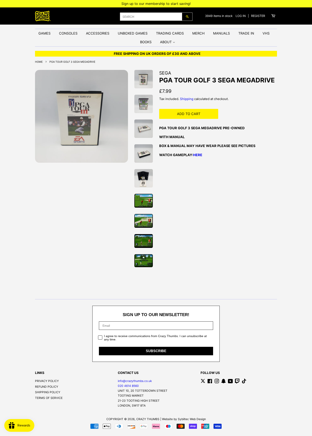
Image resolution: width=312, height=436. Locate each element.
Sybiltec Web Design (192, 419)
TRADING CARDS (170, 33)
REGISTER (258, 16)
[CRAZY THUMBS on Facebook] (209, 382)
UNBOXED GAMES (133, 33)
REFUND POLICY (46, 386)
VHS (266, 33)
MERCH (198, 33)
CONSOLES (68, 33)
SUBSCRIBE (156, 351)
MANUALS (221, 33)
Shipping (186, 99)
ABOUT (166, 42)
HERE (197, 155)
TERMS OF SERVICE (49, 398)
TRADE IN (246, 33)
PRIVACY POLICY (47, 381)
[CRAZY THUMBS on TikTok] (244, 382)
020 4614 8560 (128, 385)
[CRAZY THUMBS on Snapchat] (223, 382)
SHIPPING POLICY (47, 392)
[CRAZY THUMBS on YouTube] (230, 382)
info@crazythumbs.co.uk (135, 381)
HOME (39, 61)
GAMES (44, 33)
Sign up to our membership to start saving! (156, 3)
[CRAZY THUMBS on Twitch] (237, 382)
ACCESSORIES (97, 33)
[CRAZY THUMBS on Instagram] (216, 382)
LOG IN (241, 16)
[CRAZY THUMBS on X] (203, 382)
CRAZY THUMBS (147, 419)
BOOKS (146, 42)
